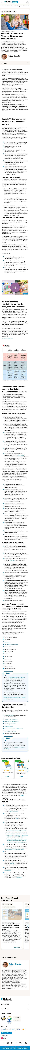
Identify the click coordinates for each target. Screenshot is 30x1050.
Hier (17, 818)
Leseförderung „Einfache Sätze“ (12, 721)
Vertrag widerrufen (6, 1032)
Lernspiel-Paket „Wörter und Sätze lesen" (14, 728)
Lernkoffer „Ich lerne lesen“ (10, 731)
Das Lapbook (7, 642)
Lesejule (22, 795)
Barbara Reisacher (15, 964)
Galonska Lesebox (9, 726)
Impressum (6, 1047)
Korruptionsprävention (7, 1048)
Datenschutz (13, 1047)
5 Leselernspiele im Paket (10, 724)
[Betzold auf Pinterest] (12, 1043)
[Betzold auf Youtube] (20, 1043)
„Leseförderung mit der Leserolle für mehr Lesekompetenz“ (15, 697)
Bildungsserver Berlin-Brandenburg (17, 677)
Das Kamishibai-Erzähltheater (11, 644)
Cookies (26, 1048)
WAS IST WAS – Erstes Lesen (11, 719)
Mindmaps (12, 560)
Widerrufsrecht (23, 1047)
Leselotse (12, 863)
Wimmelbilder (21, 455)
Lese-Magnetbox (10, 715)
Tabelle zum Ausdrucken (7, 338)
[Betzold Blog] (25, 1043)
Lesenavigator (8, 870)
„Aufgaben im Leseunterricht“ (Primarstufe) (16, 830)
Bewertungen (20, 1048)
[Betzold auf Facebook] (3, 1043)
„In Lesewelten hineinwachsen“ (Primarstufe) (17, 833)
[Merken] (11, 767)
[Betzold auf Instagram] (8, 1043)
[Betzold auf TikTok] (16, 1043)
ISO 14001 (17, 1017)
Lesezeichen (19, 877)
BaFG (14, 1048)
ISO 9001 (17, 1020)
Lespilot (17, 858)
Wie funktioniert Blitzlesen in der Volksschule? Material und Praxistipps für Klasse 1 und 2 (12, 925)
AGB (18, 1047)
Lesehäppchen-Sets (13, 811)
